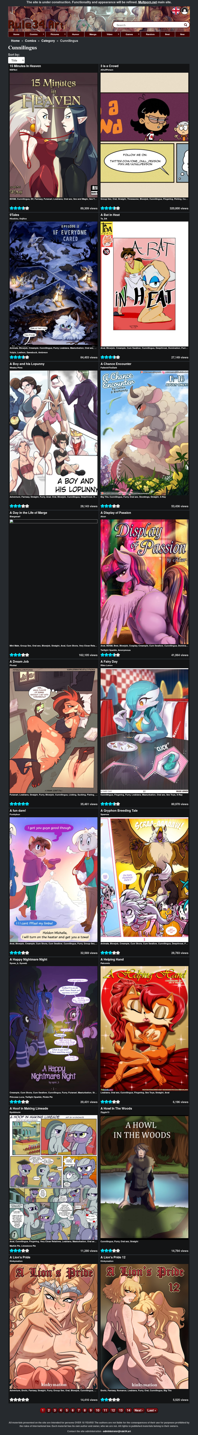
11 (106, 1410)
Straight (122, 198)
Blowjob (144, 198)
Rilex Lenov (107, 665)
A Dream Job (19, 661)
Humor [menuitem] (75, 34)
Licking (72, 794)
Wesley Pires (16, 367)
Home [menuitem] (16, 34)
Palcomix (105, 963)
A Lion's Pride (20, 1257)
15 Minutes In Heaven (25, 66)
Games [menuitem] (126, 35)
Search (187, 26)
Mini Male (14, 645)
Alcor (103, 516)
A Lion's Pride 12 (113, 1257)
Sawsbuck (32, 352)
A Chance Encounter (116, 363)
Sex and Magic (80, 198)
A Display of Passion (116, 512)
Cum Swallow (134, 347)
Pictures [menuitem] (52, 35)
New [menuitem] (182, 34)
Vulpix (13, 352)
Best (116, 645)
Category (48, 40)
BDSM (13, 198)
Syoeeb (23, 963)
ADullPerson (107, 69)
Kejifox (23, 218)
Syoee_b (14, 963)
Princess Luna (17, 1096)
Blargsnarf (15, 516)
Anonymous (124, 650)
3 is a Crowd (110, 66)
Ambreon (43, 352)
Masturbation (77, 347)
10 (98, 1410)
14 (129, 1410)
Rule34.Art (36, 24)
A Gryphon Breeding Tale (119, 810)
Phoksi (13, 665)
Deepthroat (161, 347)
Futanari (48, 198)
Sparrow (105, 814)
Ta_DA (104, 218)
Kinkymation (16, 1261)
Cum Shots (72, 645)
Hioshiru (14, 218)
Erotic (24, 1390)
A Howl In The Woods (116, 1108)
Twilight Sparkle (109, 650)
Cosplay (133, 645)
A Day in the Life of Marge (28, 512)
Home (15, 40)
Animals (14, 347)
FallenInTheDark (109, 367)
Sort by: (14, 54)
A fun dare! (18, 810)
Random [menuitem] (150, 34)
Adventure (15, 496)
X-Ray (163, 496)
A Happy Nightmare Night (28, 959)
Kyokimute (15, 1112)
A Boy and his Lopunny (27, 363)
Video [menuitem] (107, 35)
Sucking (82, 794)
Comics (30, 40)
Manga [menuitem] (93, 34)
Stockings (144, 496)
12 (114, 1410)
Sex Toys (93, 198)
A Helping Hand (112, 959)
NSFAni (13, 69)
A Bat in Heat (110, 214)
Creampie (33, 347)
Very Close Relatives (89, 645)
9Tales (14, 214)
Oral (115, 198)
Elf (32, 198)
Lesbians (58, 198)
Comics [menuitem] (31, 35)
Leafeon (21, 352)
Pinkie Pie (48, 1096)
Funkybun (15, 814)
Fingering (168, 198)
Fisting (90, 794)
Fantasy (39, 198)
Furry (56, 347)
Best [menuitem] (167, 34)
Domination (174, 347)
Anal (103, 347)
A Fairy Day (109, 661)
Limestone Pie (28, 1245)
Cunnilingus (23, 198)
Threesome (133, 198)
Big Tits (104, 496)
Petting (178, 198)
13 (122, 1410)
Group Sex (106, 198)
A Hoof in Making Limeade (29, 1108)
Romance (121, 1390)
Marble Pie (15, 1245)
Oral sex (68, 198)
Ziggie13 (105, 1112)
